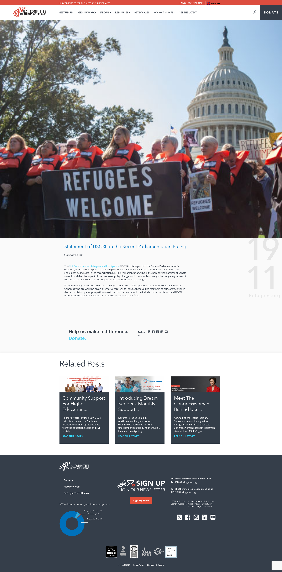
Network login (72, 486)
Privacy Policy (138, 565)
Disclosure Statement (155, 565)
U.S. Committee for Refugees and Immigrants (94, 266)
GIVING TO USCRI (163, 12)
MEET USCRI (65, 12)
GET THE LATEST (188, 12)
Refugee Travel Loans (76, 493)
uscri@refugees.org (179, 504)
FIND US (104, 12)
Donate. (77, 338)
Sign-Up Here (141, 500)
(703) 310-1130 (178, 501)
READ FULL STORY (73, 436)
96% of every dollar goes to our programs (84, 504)
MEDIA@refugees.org (184, 482)
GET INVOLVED (142, 12)
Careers (68, 480)
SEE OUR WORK (86, 12)
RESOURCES (121, 12)
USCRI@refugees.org (183, 492)
